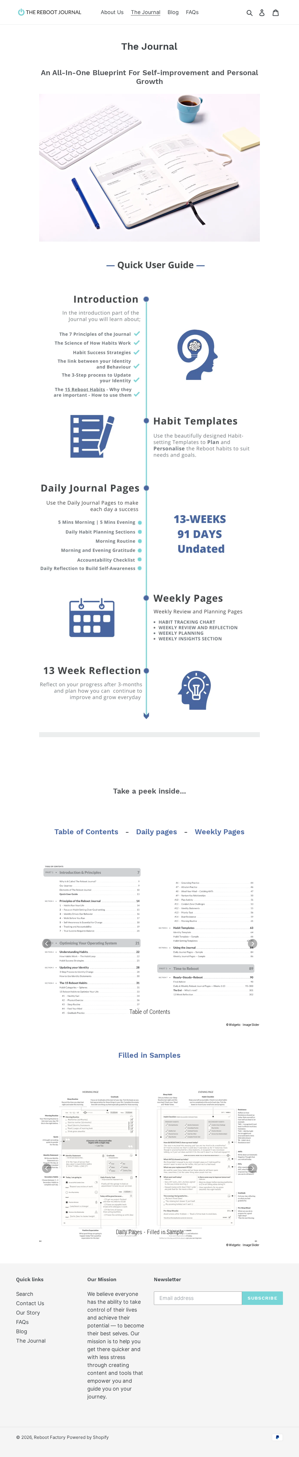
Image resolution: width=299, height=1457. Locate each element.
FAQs (22, 1322)
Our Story (28, 1313)
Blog (21, 1331)
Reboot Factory (49, 1437)
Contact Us (30, 1303)
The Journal (31, 1341)
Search (24, 1294)
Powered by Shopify (88, 1437)
